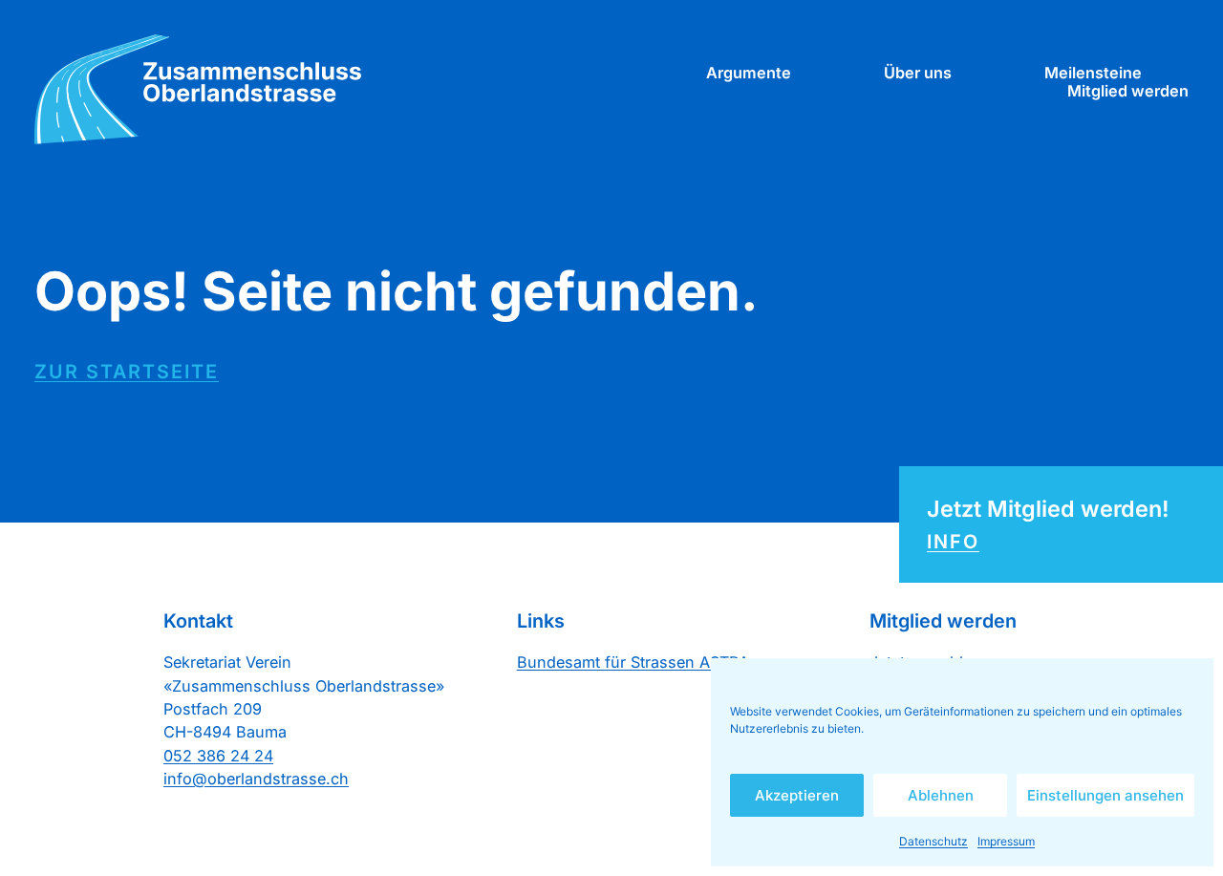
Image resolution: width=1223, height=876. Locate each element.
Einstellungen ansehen (1105, 795)
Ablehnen (941, 795)
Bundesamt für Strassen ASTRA (633, 662)
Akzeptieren (797, 795)
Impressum (1006, 841)
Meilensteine (1093, 73)
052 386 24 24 (218, 755)
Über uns (918, 73)
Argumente (748, 73)
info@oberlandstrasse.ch (256, 778)
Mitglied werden (1128, 91)
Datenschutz (933, 841)
